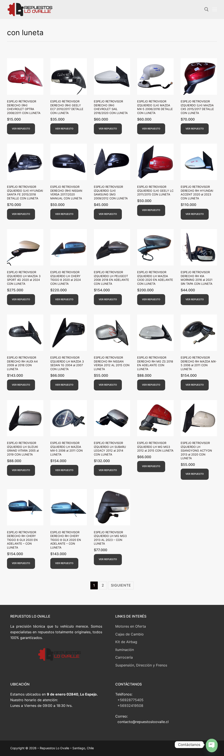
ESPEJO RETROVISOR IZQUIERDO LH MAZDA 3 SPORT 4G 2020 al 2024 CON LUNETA (23, 277)
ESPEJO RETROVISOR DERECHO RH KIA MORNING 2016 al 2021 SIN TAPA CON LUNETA (196, 277)
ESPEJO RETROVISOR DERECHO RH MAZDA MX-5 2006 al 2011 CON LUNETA (199, 363)
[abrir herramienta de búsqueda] (206, 9)
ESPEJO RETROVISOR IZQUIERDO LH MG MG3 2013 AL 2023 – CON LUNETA (110, 537)
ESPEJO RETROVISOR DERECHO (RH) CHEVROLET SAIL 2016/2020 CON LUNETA (111, 107)
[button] (21, 129)
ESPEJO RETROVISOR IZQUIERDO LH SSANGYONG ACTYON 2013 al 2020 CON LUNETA (196, 450)
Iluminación (124, 649)
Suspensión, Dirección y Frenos (141, 665)
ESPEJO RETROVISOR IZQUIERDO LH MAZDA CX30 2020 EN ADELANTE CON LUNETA (155, 277)
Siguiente (121, 585)
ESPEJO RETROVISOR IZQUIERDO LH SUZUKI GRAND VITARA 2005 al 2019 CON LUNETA (23, 448)
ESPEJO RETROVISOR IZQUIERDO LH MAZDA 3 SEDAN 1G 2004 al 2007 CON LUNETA (67, 363)
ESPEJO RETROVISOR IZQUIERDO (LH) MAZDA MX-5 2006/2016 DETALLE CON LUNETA (155, 107)
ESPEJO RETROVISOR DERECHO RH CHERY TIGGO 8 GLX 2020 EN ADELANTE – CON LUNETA (22, 539)
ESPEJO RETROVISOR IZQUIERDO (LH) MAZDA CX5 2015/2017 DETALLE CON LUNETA (197, 107)
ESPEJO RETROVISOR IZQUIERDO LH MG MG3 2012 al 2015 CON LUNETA (155, 446)
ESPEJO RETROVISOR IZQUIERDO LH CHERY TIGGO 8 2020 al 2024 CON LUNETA (65, 277)
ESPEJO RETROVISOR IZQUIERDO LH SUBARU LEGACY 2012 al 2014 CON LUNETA (110, 448)
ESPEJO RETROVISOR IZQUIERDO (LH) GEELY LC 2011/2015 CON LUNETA (155, 190)
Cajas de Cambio (129, 634)
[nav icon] (214, 9)
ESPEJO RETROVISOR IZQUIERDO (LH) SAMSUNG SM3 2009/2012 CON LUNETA (111, 192)
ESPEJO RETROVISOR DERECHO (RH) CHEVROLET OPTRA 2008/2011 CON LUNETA (23, 107)
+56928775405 (130, 700)
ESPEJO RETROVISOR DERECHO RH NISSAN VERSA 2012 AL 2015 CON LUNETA (112, 363)
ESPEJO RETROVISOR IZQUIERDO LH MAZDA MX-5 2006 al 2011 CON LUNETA (66, 448)
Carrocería (124, 657)
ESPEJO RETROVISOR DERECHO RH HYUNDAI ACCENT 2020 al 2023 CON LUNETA (197, 192)
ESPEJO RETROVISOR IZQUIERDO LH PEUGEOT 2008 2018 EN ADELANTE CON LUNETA (111, 277)
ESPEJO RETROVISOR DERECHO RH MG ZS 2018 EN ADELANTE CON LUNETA (155, 363)
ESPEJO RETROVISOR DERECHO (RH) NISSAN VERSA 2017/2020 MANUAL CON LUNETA (66, 192)
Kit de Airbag (126, 642)
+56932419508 (130, 705)
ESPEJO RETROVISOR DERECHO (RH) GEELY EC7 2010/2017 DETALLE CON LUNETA (66, 107)
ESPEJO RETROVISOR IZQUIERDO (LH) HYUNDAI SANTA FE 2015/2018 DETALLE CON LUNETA (25, 192)
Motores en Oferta (130, 626)
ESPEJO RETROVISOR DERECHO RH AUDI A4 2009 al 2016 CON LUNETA (22, 363)
